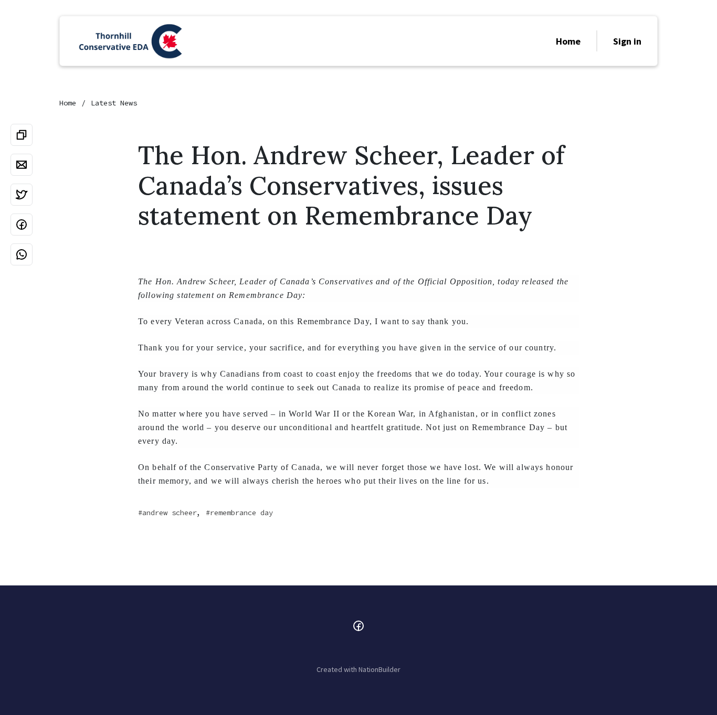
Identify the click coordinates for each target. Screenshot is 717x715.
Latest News (114, 103)
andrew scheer (169, 512)
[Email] (21, 165)
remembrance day (241, 512)
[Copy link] (21, 135)
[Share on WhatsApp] (21, 254)
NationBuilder (379, 669)
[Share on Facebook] (21, 225)
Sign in (627, 41)
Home (568, 41)
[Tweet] (21, 195)
